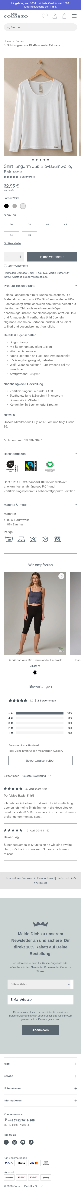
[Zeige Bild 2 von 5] (36, 160)
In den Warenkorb (52, 256)
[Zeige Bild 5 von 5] (48, 160)
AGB (69, 1015)
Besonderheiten (15, 453)
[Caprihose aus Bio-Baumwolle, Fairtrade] (35, 613)
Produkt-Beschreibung (19, 285)
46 (29, 234)
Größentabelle (12, 243)
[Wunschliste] (45, 16)
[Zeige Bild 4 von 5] (44, 160)
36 (11, 224)
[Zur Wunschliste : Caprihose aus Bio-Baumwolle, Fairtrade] (61, 576)
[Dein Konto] (55, 16)
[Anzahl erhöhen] (20, 256)
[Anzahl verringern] (7, 256)
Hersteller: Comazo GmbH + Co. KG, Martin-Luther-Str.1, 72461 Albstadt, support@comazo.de (38, 274)
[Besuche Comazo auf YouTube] (22, 1142)
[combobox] (42, 27)
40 (47, 224)
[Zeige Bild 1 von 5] (33, 160)
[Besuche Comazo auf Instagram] (14, 1142)
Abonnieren (40, 1030)
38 (29, 224)
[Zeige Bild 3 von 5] (40, 160)
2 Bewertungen (27, 176)
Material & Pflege (15, 504)
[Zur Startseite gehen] (16, 15)
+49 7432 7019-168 (21, 1120)
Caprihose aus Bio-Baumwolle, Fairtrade (35, 660)
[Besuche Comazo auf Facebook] (6, 1142)
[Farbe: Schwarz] (34, 672)
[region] (40, 623)
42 (65, 224)
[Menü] (74, 16)
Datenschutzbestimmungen (23, 1015)
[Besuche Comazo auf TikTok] (31, 1142)
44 (11, 234)
